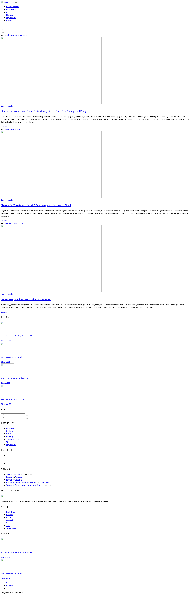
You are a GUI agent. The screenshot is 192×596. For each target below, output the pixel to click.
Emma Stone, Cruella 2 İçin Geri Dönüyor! (21, 482)
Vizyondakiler (11, 17)
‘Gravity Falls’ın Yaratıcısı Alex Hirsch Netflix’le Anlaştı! (25, 485)
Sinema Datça (45, 482)
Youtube (9, 588)
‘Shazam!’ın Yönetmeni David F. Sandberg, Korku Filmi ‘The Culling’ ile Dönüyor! (45, 111)
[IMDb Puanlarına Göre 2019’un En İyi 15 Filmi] (7, 352)
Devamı (4, 126)
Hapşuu (9, 477)
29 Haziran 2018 (7, 404)
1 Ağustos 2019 (17, 223)
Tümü (8, 442)
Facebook (10, 583)
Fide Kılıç (8, 223)
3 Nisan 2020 (20, 129)
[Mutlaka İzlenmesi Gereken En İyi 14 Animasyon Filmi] (7, 331)
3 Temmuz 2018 (7, 341)
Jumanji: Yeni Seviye (13, 474)
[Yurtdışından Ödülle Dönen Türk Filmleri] (7, 394)
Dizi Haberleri (11, 9)
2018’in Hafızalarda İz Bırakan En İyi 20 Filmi (14, 378)
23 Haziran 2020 (21, 35)
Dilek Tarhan (10, 35)
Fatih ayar (18, 477)
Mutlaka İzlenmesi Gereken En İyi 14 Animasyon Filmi (17, 336)
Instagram (10, 585)
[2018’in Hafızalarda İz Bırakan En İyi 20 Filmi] (7, 373)
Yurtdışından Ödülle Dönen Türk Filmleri (13, 399)
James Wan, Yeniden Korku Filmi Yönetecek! (26, 299)
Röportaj (9, 15)
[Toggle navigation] (16, 2)
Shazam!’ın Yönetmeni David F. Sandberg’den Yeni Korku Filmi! (36, 205)
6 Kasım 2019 (5, 362)
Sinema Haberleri (12, 6)
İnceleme (9, 20)
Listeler (8, 12)
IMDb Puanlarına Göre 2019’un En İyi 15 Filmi (14, 357)
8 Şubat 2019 (5, 383)
